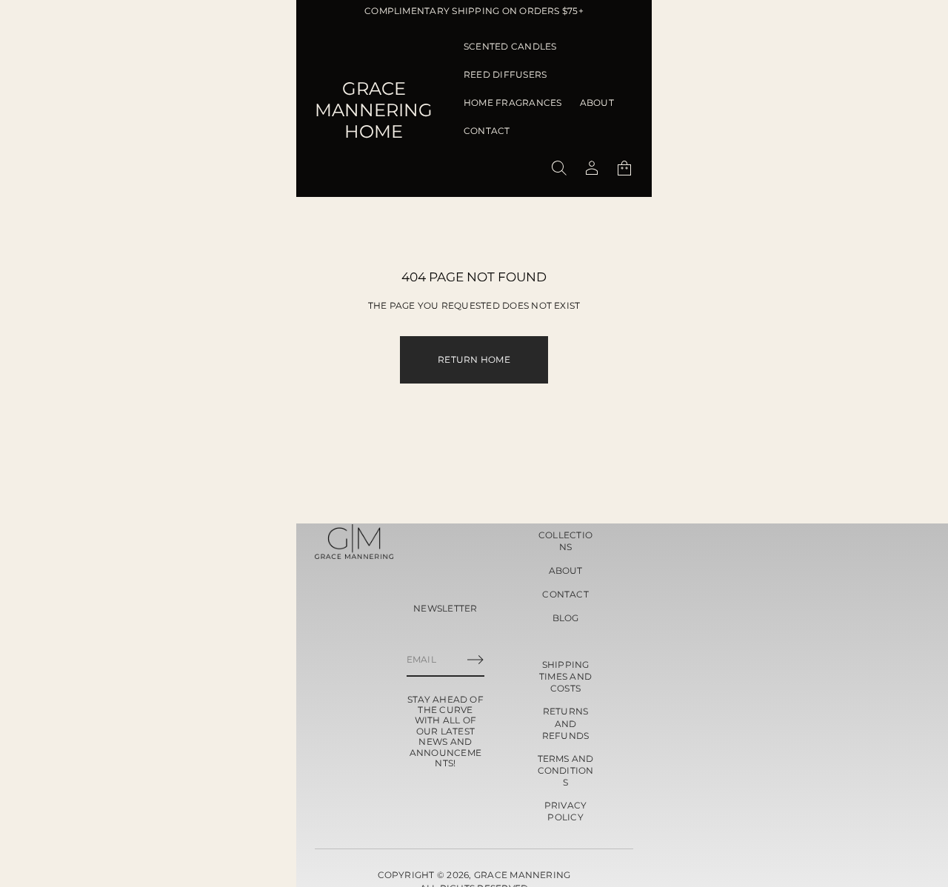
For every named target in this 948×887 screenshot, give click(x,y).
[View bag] (624, 168)
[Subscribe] (475, 660)
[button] (559, 168)
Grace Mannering (522, 874)
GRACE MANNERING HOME (374, 110)
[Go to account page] (591, 168)
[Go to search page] (559, 168)
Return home (474, 359)
